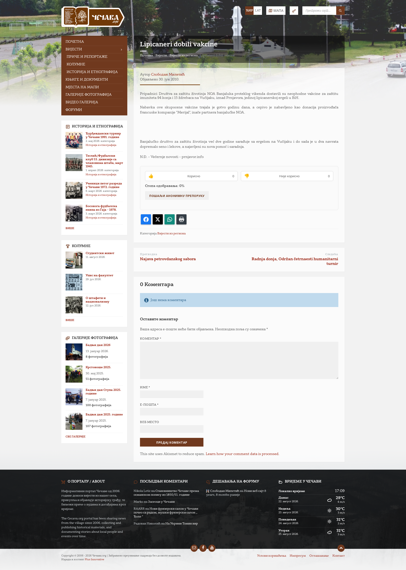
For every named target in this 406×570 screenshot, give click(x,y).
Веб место (149, 422)
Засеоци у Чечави (161, 501)
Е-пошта (149, 404)
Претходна (148, 254)
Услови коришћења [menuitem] (271, 555)
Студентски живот (100, 253)
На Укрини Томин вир (181, 523)
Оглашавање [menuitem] (319, 555)
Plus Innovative (94, 559)
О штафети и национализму (97, 300)
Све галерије (75, 437)
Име (145, 387)
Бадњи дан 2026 (98, 345)
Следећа (331, 254)
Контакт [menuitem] (338, 555)
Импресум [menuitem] (298, 555)
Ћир (249, 10)
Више (70, 228)
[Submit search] (340, 10)
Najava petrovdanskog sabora (168, 259)
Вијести (161, 55)
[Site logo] (93, 17)
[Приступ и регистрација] (294, 10)
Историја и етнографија (101, 145)
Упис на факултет (99, 275)
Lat (258, 10)
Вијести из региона (183, 55)
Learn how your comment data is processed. (242, 454)
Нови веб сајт (254, 491)
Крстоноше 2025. (98, 367)
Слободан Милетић (168, 74)
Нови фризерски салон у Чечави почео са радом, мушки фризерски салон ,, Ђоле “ (166, 512)
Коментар (150, 338)
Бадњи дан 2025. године (104, 414)
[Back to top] (341, 548)
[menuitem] (94, 42)
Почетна (146, 55)
